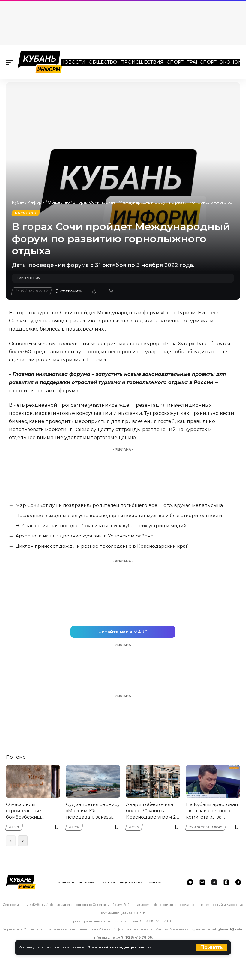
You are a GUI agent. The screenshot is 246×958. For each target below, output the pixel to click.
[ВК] (202, 882)
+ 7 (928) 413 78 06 (135, 937)
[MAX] (190, 882)
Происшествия (142, 62)
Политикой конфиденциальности (120, 947)
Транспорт (202, 62)
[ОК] (226, 882)
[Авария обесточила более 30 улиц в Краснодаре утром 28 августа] (153, 781)
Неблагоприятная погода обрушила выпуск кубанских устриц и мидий (101, 525)
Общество (103, 62)
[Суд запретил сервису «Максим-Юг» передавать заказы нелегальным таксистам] (93, 781)
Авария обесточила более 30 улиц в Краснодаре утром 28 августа (152, 810)
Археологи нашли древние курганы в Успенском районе (85, 536)
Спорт (175, 62)
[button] (211, 947)
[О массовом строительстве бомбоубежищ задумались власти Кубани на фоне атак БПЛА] (33, 781)
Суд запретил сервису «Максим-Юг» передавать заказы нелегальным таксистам (93, 810)
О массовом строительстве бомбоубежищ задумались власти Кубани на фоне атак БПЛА (31, 810)
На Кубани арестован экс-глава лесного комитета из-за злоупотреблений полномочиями (212, 810)
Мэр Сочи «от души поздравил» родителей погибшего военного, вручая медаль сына (119, 505)
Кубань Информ (28, 202)
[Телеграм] (238, 882)
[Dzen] (214, 882)
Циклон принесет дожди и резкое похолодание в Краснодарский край (102, 546)
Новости (73, 62)
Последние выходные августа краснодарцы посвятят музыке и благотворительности (119, 515)
